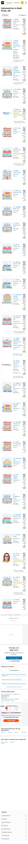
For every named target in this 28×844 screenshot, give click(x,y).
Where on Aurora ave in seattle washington (11, 679)
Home (2, 614)
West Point (24, 732)
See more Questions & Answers (14, 686)
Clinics (21, 538)
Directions (15, 52)
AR (6, 614)
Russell (16, 732)
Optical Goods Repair (4, 743)
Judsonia (3, 732)
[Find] (22, 2)
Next (18, 621)
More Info (15, 53)
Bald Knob (10, 614)
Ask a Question (15, 670)
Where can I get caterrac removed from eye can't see (14, 683)
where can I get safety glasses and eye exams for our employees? (14, 675)
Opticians (12, 742)
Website (15, 26)
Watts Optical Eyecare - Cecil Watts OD (10, 694)
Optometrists (16, 24)
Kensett (10, 732)
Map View (6, 15)
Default (23, 15)
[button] (26, 2)
